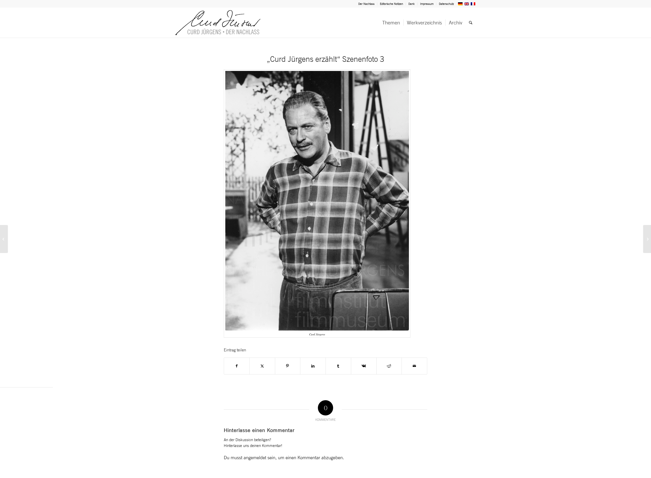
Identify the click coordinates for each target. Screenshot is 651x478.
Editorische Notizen (391, 4)
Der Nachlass (366, 4)
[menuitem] (366, 4)
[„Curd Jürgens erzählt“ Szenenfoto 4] (647, 239)
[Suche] (471, 23)
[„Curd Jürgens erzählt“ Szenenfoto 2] (4, 239)
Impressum (427, 4)
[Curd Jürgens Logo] (217, 23)
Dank (411, 4)
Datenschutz (446, 4)
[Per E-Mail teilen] (414, 366)
